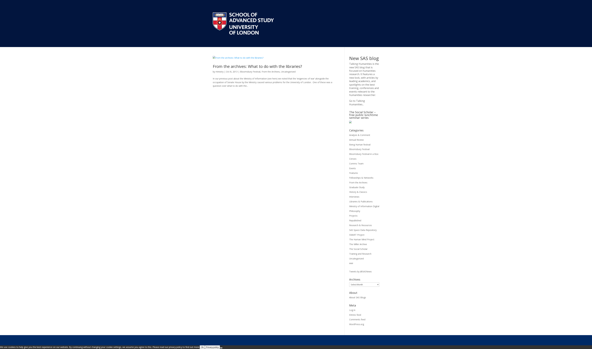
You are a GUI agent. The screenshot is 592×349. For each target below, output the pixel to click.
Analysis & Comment (359, 135)
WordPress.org (356, 324)
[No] (221, 347)
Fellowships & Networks (361, 177)
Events (352, 168)
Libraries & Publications (361, 201)
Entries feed (355, 314)
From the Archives (271, 71)
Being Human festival (359, 144)
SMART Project (356, 234)
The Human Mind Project (361, 239)
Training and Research (360, 253)
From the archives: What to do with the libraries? (257, 66)
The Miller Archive (358, 244)
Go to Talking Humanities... (357, 102)
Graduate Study (357, 187)
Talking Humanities (360, 64)
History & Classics (358, 191)
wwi (351, 263)
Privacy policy (212, 347)
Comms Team (356, 163)
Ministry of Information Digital (364, 206)
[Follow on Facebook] (345, 339)
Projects (353, 215)
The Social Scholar (358, 249)
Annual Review (356, 139)
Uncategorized (288, 71)
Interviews (354, 196)
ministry (220, 71)
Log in (352, 310)
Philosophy (354, 211)
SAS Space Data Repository (363, 230)
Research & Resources (360, 225)
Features (353, 172)
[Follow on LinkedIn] (370, 339)
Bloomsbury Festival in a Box (363, 154)
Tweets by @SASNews (360, 271)
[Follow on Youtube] (358, 339)
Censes (352, 158)
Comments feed (357, 319)
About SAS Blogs (357, 297)
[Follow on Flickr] (376, 339)
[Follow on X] (351, 339)
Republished (355, 220)
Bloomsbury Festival (250, 71)
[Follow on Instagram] (364, 339)
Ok (202, 347)
